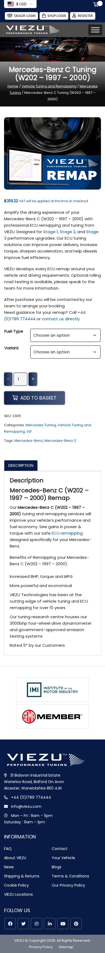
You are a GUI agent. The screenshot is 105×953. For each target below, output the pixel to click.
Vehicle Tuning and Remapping (49, 86)
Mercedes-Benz (28, 440)
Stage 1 (50, 231)
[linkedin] (49, 923)
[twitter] (23, 923)
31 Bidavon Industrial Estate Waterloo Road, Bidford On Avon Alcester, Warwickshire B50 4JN (34, 782)
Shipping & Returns (21, 876)
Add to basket (38, 397)
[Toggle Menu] (95, 30)
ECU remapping (67, 533)
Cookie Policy (16, 885)
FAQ (8, 848)
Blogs (56, 867)
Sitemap (66, 947)
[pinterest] (76, 923)
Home (13, 86)
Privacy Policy (41, 947)
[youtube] (63, 923)
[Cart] (96, 5)
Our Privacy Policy (68, 885)
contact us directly (61, 319)
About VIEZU (15, 857)
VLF (29, 431)
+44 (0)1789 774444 (31, 797)
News (9, 867)
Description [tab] (20, 465)
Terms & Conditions (70, 876)
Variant (11, 348)
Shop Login (56, 15)
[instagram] (36, 923)
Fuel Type (13, 331)
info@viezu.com (26, 806)
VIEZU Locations (18, 894)
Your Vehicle (63, 857)
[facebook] (10, 923)
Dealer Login (25, 15)
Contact (60, 848)
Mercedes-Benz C (60, 440)
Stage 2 (67, 231)
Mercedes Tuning (41, 425)
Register (85, 15)
